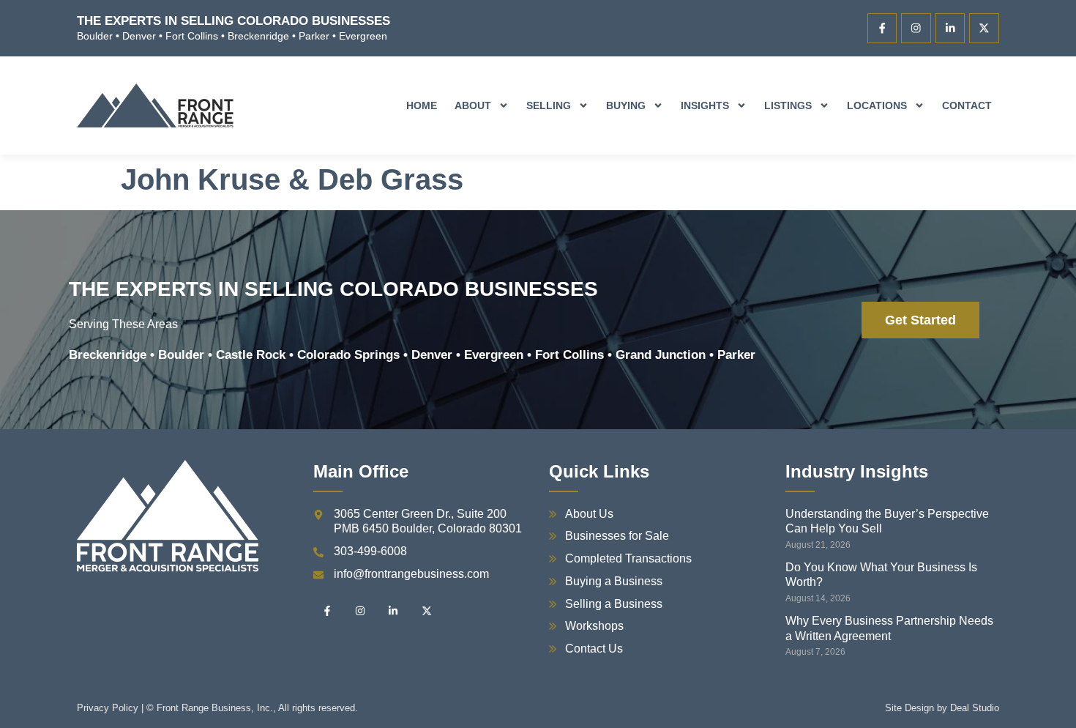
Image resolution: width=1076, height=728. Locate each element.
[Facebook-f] (882, 28)
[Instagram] (916, 28)
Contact (967, 105)
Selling (548, 105)
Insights (705, 105)
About (473, 105)
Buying (626, 105)
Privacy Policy (107, 707)
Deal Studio (974, 707)
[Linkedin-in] (950, 28)
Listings (788, 105)
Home (421, 105)
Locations (877, 105)
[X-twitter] (984, 28)
